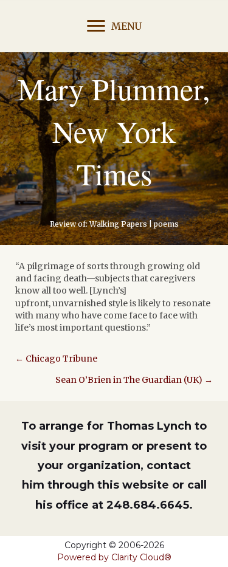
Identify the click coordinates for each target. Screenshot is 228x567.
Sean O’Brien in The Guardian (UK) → (134, 379)
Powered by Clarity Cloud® (114, 557)
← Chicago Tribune (56, 358)
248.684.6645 (147, 505)
